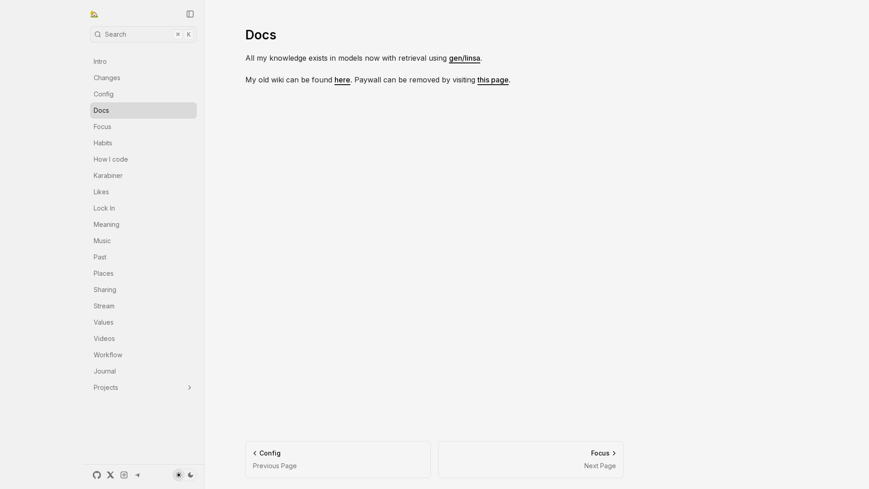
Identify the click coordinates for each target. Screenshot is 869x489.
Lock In (104, 208)
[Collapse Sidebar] (190, 14)
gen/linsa (464, 57)
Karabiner (108, 175)
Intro (100, 61)
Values (104, 322)
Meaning (106, 224)
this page (493, 79)
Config (104, 94)
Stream (104, 306)
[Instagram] (124, 475)
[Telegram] (137, 475)
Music (102, 240)
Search (148, 34)
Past (100, 257)
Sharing (105, 289)
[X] (110, 475)
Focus (102, 126)
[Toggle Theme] (184, 475)
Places (104, 273)
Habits (103, 143)
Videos (104, 338)
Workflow (108, 355)
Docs (101, 110)
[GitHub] (97, 475)
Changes (107, 78)
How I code (111, 159)
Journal (105, 371)
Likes (101, 192)
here (342, 79)
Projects (106, 387)
